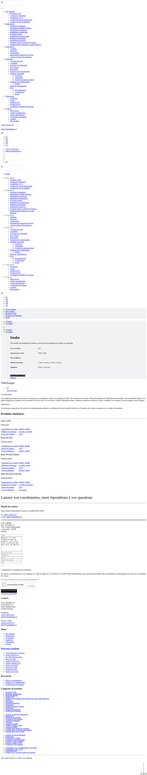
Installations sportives (18, 40)
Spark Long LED (12, 672)
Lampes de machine (13, 721)
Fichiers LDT (15, 102)
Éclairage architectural (14, 694)
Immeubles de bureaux (18, 30)
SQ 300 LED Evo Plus (14, 657)
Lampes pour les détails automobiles (19, 730)
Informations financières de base (21, 55)
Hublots (8, 700)
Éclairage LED (15, 14)
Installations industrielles (19, 32)
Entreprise (9, 59)
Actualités (13, 63)
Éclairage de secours (13, 709)
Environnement (20, 90)
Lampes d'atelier (11, 727)
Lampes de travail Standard (15, 735)
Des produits (10, 12)
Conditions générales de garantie (22, 107)
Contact (8, 109)
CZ (7, 145)
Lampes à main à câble (14, 725)
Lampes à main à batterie (15, 741)
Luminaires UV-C (16, 18)
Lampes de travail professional (21, 20)
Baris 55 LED (11, 659)
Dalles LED (10, 697)
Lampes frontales (12, 724)
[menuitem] (10, 178)
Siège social (14, 111)
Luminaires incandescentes (15, 740)
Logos (12, 100)
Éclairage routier (16, 34)
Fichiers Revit (15, 105)
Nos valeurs (14, 67)
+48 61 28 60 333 (7, 125)
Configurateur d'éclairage (15, 685)
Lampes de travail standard (20, 22)
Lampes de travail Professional (17, 714)
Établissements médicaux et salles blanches (25, 45)
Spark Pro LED (11, 670)
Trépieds (9, 722)
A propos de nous (16, 61)
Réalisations (10, 24)
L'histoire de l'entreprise (18, 65)
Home (8, 174)
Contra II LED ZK (12, 661)
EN (7, 139)
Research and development (20, 71)
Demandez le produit (17, 376)
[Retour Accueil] (11, 6)
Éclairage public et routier (15, 706)
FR (2, 133)
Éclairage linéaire (12, 695)
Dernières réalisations (18, 26)
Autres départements (17, 115)
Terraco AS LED (12, 665)
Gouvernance (19, 92)
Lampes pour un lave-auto (15, 732)
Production (14, 69)
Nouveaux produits (10, 648)
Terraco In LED (11, 667)
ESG (12, 88)
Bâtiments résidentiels (18, 38)
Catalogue (13, 98)
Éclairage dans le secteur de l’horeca (23, 43)
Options (13, 378)
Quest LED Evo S (12, 655)
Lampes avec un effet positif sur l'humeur (20, 752)
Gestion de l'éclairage (18, 16)
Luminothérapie (11, 751)
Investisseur (10, 47)
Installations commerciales (19, 36)
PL (7, 137)
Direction (13, 51)
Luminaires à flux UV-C (14, 749)
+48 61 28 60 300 (7, 615)
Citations (13, 49)
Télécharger (10, 96)
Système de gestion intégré (24, 80)
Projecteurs (10, 705)
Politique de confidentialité (19, 82)
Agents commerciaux (17, 113)
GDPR (17, 84)
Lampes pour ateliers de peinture (17, 728)
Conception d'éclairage (18, 117)
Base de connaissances (18, 86)
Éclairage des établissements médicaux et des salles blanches (27, 699)
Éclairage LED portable (14, 719)
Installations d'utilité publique (20, 28)
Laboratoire (19, 78)
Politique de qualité (17, 74)
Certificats (18, 76)
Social (17, 94)
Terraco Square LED (13, 663)
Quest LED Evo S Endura (15, 653)
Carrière (13, 119)
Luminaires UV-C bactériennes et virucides (21, 748)
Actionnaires (14, 53)
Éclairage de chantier (13, 718)
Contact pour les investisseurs (20, 57)
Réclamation (14, 121)
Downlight (9, 702)
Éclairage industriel (12, 703)
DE (7, 141)
